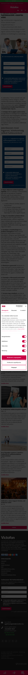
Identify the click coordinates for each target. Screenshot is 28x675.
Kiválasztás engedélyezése (14, 362)
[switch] (24, 341)
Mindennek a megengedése (14, 357)
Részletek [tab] (14, 310)
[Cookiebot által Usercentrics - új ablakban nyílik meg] (16, 306)
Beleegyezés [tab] (5, 310)
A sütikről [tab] (22, 310)
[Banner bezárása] (25, 306)
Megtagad (14, 367)
